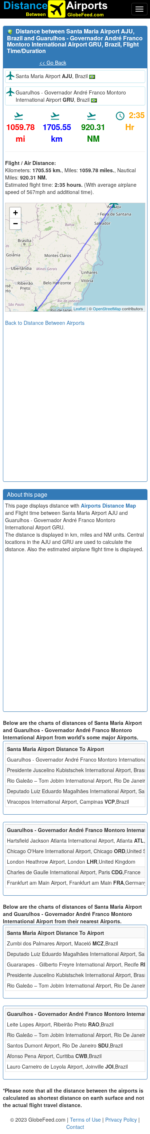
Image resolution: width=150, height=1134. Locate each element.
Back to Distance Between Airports (44, 322)
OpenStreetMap (107, 308)
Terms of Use (86, 1119)
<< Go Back (52, 62)
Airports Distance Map (108, 505)
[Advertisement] (75, 401)
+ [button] (15, 212)
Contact (75, 1126)
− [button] (15, 223)
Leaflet (80, 308)
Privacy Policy (121, 1119)
